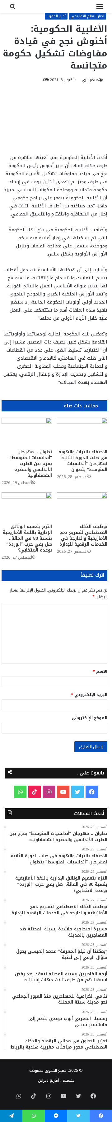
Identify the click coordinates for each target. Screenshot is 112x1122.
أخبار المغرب (56, 16)
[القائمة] (99, 9)
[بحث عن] (12, 9)
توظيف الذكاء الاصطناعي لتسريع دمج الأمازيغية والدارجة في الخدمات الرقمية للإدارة (83, 535)
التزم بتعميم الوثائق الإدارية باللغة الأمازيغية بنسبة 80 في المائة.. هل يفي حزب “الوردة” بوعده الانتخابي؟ (27, 538)
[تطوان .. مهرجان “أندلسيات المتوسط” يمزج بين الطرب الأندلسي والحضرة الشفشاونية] (27, 432)
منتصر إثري (90, 80)
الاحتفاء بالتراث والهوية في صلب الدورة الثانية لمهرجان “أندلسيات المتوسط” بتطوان (82, 461)
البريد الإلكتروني (89, 694)
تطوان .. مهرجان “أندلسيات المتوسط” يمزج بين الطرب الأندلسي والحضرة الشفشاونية (31, 464)
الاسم (100, 671)
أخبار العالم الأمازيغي (87, 16)
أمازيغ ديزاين (48, 1080)
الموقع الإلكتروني (89, 718)
